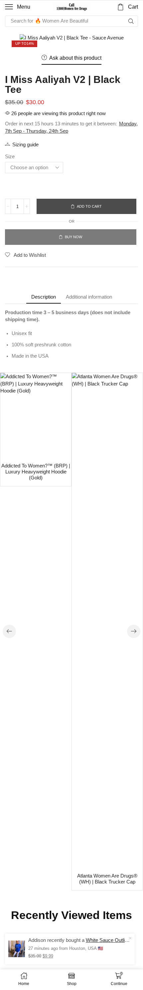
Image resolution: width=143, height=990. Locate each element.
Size (10, 156)
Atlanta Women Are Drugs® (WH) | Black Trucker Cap (107, 878)
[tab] (43, 296)
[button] (17, 7)
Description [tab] (43, 297)
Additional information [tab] (89, 297)
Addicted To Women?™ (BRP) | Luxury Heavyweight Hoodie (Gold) (35, 471)
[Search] (131, 21)
